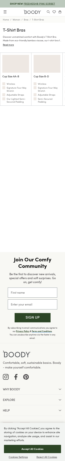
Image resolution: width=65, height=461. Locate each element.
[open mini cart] (60, 12)
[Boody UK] (32, 12)
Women (16, 19)
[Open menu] (5, 12)
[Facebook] (16, 377)
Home (6, 19)
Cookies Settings (18, 457)
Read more (8, 44)
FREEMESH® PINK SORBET (39, 3)
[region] (32, 442)
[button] (33, 318)
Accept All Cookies (32, 448)
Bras (26, 19)
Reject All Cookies (46, 457)
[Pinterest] (26, 377)
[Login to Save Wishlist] (54, 12)
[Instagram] (6, 377)
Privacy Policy (22, 331)
